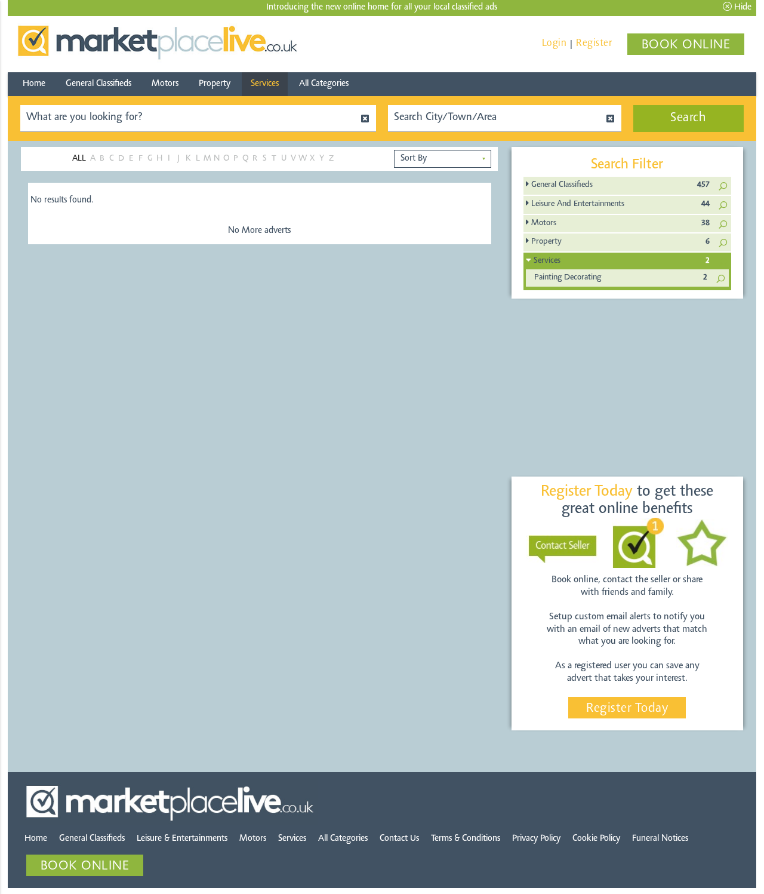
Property (214, 83)
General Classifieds (98, 83)
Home (34, 83)
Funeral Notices (660, 838)
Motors (165, 83)
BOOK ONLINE (686, 45)
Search (688, 118)
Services (265, 83)
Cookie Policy (596, 838)
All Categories (324, 83)
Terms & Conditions (465, 838)
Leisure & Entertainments (182, 838)
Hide (741, 7)
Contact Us (399, 838)
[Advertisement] (627, 388)
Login (554, 43)
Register (594, 43)
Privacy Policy (536, 838)
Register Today (627, 708)
